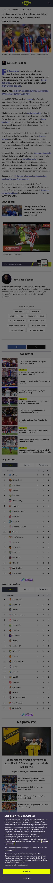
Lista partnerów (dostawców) (16, 865)
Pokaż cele (26, 878)
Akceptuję (26, 871)
